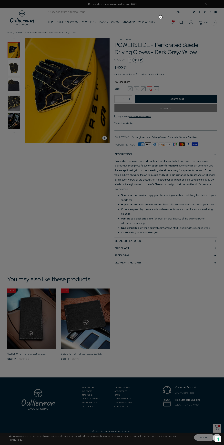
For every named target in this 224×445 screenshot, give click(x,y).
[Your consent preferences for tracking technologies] (218, 439)
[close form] (161, 17)
